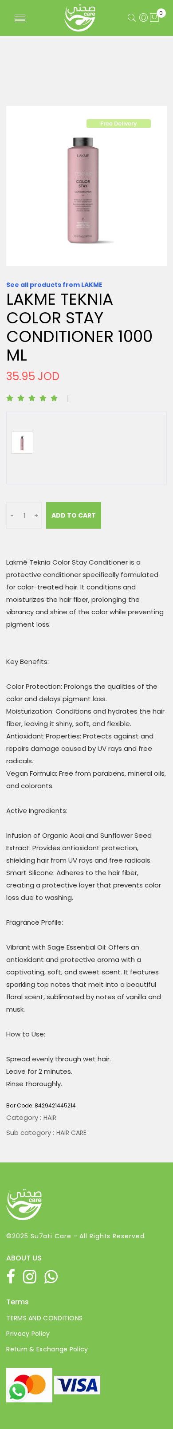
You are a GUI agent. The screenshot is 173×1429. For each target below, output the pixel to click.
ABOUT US (24, 1258)
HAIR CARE (71, 1132)
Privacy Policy (28, 1333)
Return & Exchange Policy (47, 1349)
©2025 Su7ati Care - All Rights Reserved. (76, 1236)
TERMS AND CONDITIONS (44, 1318)
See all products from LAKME (54, 284)
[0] (154, 18)
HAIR (49, 1117)
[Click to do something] (17, 1391)
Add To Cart (73, 515)
